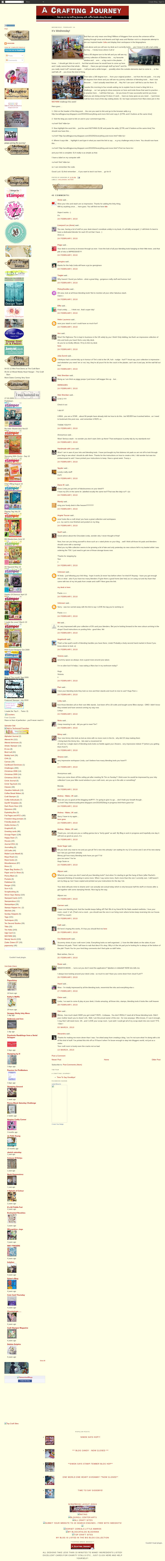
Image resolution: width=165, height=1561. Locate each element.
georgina (61, 262)
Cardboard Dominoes (13, 765)
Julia (105, 42)
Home (106, 1060)
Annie (59, 200)
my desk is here (63, 587)
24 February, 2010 (67, 219)
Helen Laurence (64, 319)
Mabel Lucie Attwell (12, 854)
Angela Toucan (63, 515)
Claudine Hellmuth (12, 790)
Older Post (156, 1060)
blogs (6, 28)
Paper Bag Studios (12, 869)
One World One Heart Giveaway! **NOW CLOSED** (90, 1477)
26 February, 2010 (67, 977)
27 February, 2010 (67, 991)
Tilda (6, 926)
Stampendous (10, 901)
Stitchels (8, 911)
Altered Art (9, 739)
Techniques (9, 920)
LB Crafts (8, 850)
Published (9, 882)
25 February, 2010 (67, 932)
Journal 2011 (10, 844)
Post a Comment (58, 1056)
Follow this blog (25, 1381)
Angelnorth (61, 639)
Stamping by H (13, 1054)
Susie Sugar (62, 846)
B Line (7, 749)
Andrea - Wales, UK (65, 796)
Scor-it (7, 888)
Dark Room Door (11, 806)
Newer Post (56, 1060)
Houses (8, 841)
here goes (61, 819)
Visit (11, 966)
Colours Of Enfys (14, 1158)
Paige (59, 245)
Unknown (61, 572)
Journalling (9, 847)
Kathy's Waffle (13, 997)
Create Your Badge (58, 1124)
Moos (7, 866)
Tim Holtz (8, 930)
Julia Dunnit (62, 356)
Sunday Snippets (11, 914)
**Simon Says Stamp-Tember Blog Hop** (90, 1464)
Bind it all (8, 752)
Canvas (8, 762)
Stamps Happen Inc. (13, 907)
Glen (59, 1011)
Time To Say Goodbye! (66, 1077)
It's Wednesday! (61, 30)
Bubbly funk (9, 755)
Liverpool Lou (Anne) (66, 225)
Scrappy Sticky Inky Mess (18, 1013)
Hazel (59, 984)
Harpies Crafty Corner (16, 1119)
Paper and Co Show (13, 873)
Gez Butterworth (64, 939)
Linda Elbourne (56, 1084)
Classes (8, 787)
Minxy (59, 734)
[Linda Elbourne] (59, 1122)
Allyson (60, 871)
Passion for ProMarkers (17, 1070)
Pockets (8, 879)
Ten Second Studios (13, 923)
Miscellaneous (10, 863)
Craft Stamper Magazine (17, 1328)
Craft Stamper (10, 796)
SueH (59, 532)
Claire (59, 997)
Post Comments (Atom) (72, 1065)
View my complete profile (15, 47)
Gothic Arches (10, 825)
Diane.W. (61, 485)
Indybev (10, 1262)
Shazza (60, 757)
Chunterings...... (14, 1311)
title (106, 207)
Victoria (60, 656)
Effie (59, 306)
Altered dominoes (12, 743)
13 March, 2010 (65, 1050)
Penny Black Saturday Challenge (21, 1103)
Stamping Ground (15, 1087)
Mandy (60, 501)
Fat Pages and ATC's (13, 815)
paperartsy (9, 945)
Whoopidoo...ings (15, 1229)
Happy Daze (10, 838)
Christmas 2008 (11, 771)
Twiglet (60, 275)
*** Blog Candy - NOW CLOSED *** (90, 1450)
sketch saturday (14, 1152)
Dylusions (8, 809)
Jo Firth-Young (13, 1136)
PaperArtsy (12, 980)
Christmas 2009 (11, 774)
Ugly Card (9, 933)
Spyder (60, 468)
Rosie (59, 964)
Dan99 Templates (12, 803)
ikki (58, 623)
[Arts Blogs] (10, 26)
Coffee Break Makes (13, 793)
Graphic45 (9, 828)
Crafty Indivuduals (12, 800)
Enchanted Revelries (16, 1213)
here (59, 346)
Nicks (59, 720)
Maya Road (9, 857)
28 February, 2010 (67, 1005)
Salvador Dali (10, 726)
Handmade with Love (66, 449)
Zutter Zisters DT (11, 942)
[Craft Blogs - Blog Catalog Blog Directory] (82, 1532)
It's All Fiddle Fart (15, 1207)
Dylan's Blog (12, 1279)
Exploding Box (10, 812)
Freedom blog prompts (14, 819)
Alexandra (61, 1034)
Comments (12, 60)
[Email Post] (78, 177)
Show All (42, 1360)
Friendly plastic (11, 822)
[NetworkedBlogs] (24, 1377)
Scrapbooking (10, 892)
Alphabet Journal (11, 736)
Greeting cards (11, 831)
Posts (10, 56)
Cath (59, 925)
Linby (59, 701)
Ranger (8, 885)
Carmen (61, 905)
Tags (6, 917)
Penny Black (10, 876)
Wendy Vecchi (10, 939)
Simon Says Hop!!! (90, 1437)
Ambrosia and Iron (15, 1019)
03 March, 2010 (65, 1027)
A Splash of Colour (15, 1191)
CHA (6, 758)
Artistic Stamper (11, 746)
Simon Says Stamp (12, 895)
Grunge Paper (10, 835)
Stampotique (10, 904)
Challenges (62, 179)
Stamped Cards (11, 898)
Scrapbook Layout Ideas (82, 1504)
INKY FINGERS (13, 1246)
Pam (59, 687)
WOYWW (55, 102)
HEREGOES (62, 385)
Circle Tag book (11, 784)
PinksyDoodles (63, 289)
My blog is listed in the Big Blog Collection (82, 1538)
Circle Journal (10, 781)
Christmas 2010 (11, 777)
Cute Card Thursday (16, 1295)
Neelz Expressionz (15, 1174)
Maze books (9, 860)
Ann (59, 333)
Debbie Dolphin (14, 1344)
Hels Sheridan (63, 375)
